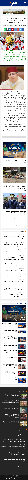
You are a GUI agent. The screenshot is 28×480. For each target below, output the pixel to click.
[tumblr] (7, 29)
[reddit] (15, 29)
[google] (18, 29)
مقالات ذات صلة (14, 137)
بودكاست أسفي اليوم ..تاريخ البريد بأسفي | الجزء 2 (14, 161)
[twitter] (20, 29)
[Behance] (4, 479)
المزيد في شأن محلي (14, 140)
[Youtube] (9, 479)
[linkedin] (10, 29)
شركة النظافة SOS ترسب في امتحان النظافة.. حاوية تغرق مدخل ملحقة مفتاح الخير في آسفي (15, 186)
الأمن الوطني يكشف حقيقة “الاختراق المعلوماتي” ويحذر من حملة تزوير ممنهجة (14, 211)
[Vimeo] (7, 479)
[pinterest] (12, 29)
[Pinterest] (12, 479)
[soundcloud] (2, 479)
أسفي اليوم (23, 25)
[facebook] (23, 29)
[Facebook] (14, 479)
